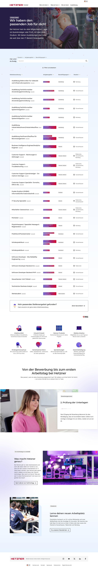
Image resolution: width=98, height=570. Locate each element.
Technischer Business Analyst (24, 286)
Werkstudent (19, 293)
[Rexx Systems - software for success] (85, 316)
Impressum (49, 565)
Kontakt (43, 565)
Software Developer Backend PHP (26, 272)
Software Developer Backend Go (25, 266)
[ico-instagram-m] (63, 558)
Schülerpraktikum (20, 242)
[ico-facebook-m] (85, 558)
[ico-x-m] (74, 558)
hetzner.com (36, 565)
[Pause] (3, 430)
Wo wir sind (64, 5)
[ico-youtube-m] (68, 558)
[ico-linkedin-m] (79, 558)
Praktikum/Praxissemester (23, 234)
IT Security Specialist (21, 201)
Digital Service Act (67, 565)
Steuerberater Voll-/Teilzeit (23, 279)
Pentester (17, 218)
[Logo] (17, 558)
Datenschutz (57, 565)
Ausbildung (73, 5)
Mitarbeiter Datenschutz (23, 210)
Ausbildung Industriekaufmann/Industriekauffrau (26, 127)
